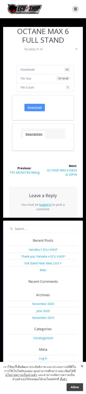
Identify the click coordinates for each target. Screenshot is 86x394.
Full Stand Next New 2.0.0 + (43, 263)
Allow (75, 387)
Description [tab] (34, 134)
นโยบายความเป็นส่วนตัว (21, 375)
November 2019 (43, 318)
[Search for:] (43, 228)
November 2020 (43, 304)
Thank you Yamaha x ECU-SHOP (43, 256)
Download (35, 107)
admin (32, 49)
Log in (43, 358)
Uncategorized (43, 338)
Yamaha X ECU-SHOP (43, 249)
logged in (45, 205)
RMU (43, 270)
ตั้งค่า (63, 379)
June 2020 (43, 311)
